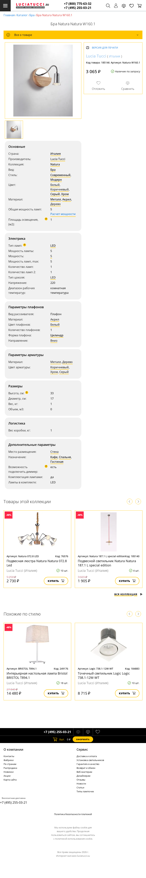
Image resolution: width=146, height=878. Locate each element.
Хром (65, 194)
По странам (10, 764)
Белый (55, 185)
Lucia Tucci (57, 159)
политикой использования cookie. (74, 838)
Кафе (54, 457)
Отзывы (81, 779)
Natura (55, 164)
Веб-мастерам (84, 771)
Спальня (65, 457)
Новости (81, 783)
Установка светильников (90, 760)
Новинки (9, 771)
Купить (53, 581)
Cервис (82, 749)
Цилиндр (56, 335)
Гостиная (56, 462)
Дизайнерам (83, 775)
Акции (7, 775)
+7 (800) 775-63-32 (77, 4)
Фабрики (9, 760)
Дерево (55, 204)
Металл (55, 199)
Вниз (53, 341)
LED (53, 246)
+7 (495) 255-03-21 (77, 8)
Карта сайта (10, 779)
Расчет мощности (63, 214)
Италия (55, 154)
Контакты (9, 756)
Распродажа (10, 768)
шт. (62, 739)
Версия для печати (105, 47)
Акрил (66, 199)
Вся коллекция (125, 594)
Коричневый (59, 189)
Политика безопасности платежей (73, 814)
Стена (54, 452)
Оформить (82, 739)
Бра (32, 15)
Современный (60, 175)
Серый (55, 194)
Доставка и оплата (87, 756)
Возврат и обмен (86, 768)
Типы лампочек (85, 791)
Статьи (80, 787)
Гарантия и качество (88, 764)
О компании (13, 749)
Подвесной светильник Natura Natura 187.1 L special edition (107, 563)
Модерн (56, 180)
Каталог (22, 15)
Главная (9, 15)
